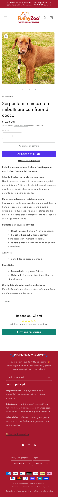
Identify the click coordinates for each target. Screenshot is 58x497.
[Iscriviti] (49, 377)
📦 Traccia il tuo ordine (17, 434)
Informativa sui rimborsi (20, 487)
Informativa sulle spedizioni (44, 491)
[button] (6, 18)
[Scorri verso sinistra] (23, 89)
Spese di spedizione (21, 126)
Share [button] (7, 301)
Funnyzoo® (24, 483)
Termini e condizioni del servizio (18, 491)
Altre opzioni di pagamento (29, 160)
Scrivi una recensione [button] (29, 331)
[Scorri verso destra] (35, 89)
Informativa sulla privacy (41, 487)
